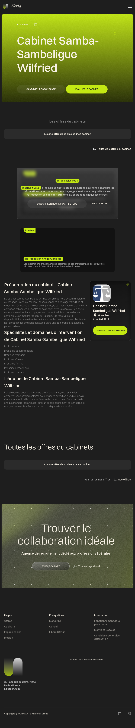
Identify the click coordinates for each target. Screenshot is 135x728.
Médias (8, 637)
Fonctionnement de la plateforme (107, 622)
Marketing (55, 621)
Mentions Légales (104, 630)
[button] (129, 6)
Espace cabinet (13, 632)
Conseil (53, 626)
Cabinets (9, 626)
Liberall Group (57, 632)
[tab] (30, 230)
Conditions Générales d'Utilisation (107, 637)
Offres (8, 621)
